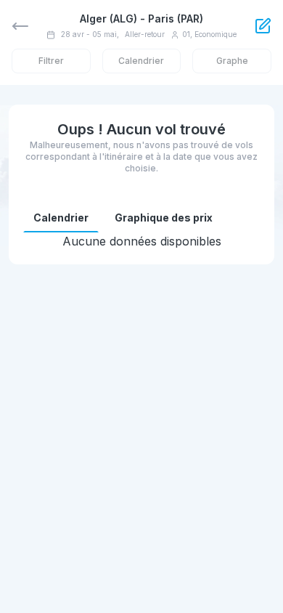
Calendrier (61, 217)
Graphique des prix (164, 217)
